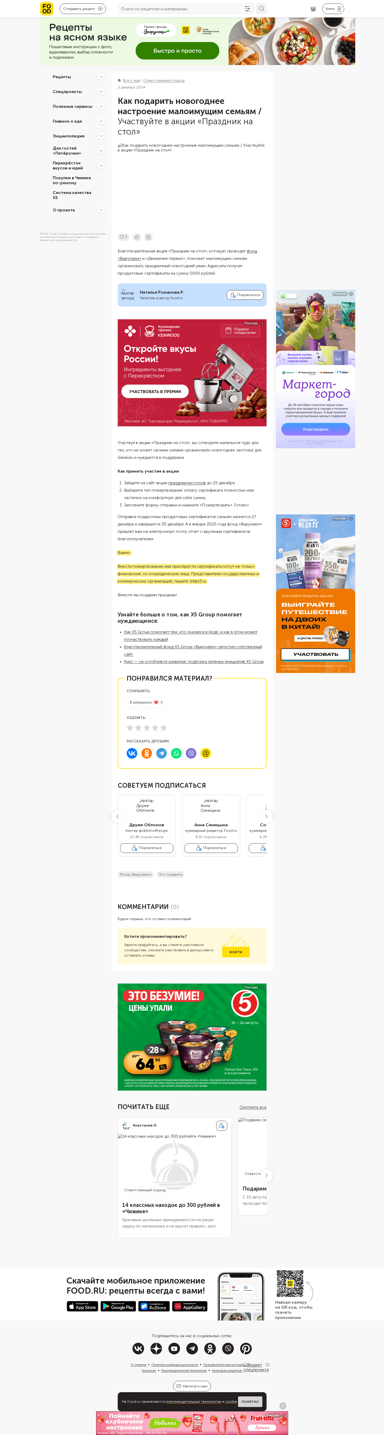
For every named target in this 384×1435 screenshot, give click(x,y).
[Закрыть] (268, 1365)
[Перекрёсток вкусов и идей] (101, 165)
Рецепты (62, 76)
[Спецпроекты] (101, 91)
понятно (250, 1402)
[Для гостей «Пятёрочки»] (101, 150)
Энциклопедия (68, 135)
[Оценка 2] (138, 728)
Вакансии (149, 1370)
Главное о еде (67, 120)
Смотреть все (253, 1107)
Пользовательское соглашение (225, 1365)
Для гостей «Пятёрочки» (67, 151)
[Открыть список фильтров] (247, 9)
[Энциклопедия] (101, 136)
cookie (231, 1401)
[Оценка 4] (155, 728)
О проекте (64, 209)
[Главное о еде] (101, 121)
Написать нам (195, 1386)
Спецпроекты (67, 91)
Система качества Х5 (72, 195)
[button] (117, 816)
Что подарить (170, 874)
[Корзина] (313, 8)
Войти (236, 952)
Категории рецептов (227, 1370)
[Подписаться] (221, 1126)
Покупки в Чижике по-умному (72, 180)
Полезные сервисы (72, 106)
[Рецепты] (101, 76)
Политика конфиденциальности (174, 1365)
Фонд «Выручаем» (135, 874)
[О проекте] (101, 210)
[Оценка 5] (163, 728)
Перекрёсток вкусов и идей (68, 165)
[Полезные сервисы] (101, 106)
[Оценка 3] (147, 728)
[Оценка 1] (130, 728)
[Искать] (261, 8)
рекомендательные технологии (194, 1401)
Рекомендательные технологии (184, 1370)
